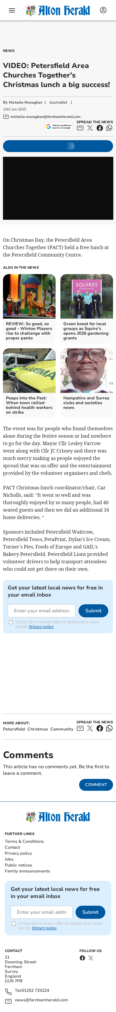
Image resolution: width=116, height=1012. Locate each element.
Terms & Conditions (24, 841)
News (9, 50)
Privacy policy (18, 853)
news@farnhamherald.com (41, 1000)
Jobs (9, 859)
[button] (12, 10)
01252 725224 (35, 990)
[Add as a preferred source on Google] (59, 126)
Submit (93, 611)
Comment (96, 785)
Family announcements (27, 871)
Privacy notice (41, 626)
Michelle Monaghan (25, 102)
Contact (12, 847)
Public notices (18, 865)
